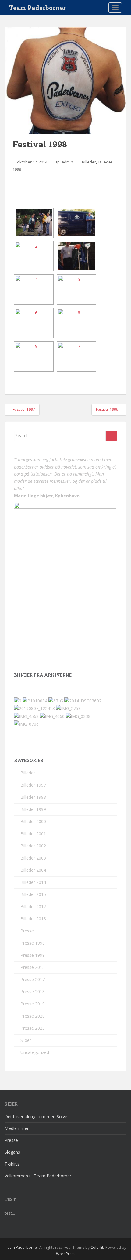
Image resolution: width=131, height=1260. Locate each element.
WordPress (65, 1253)
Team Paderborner (37, 8)
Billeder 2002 (33, 846)
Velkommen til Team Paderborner (38, 1176)
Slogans (12, 1152)
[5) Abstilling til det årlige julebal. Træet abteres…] (76, 289)
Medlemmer (17, 1128)
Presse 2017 (32, 979)
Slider (25, 1040)
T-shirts (12, 1164)
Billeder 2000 (33, 821)
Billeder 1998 (33, 797)
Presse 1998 (32, 943)
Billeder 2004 (33, 870)
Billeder (89, 162)
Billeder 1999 (33, 809)
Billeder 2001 (33, 833)
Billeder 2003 (33, 858)
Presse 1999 (32, 955)
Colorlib (97, 1247)
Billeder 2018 (33, 919)
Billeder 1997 (33, 785)
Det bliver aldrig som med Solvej (37, 1116)
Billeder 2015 (33, 894)
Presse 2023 (32, 1028)
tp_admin (64, 162)
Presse (27, 931)
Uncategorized (34, 1052)
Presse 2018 (32, 991)
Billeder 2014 (33, 882)
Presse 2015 (32, 967)
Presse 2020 (32, 1016)
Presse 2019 (32, 1004)
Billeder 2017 (33, 906)
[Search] (111, 436)
